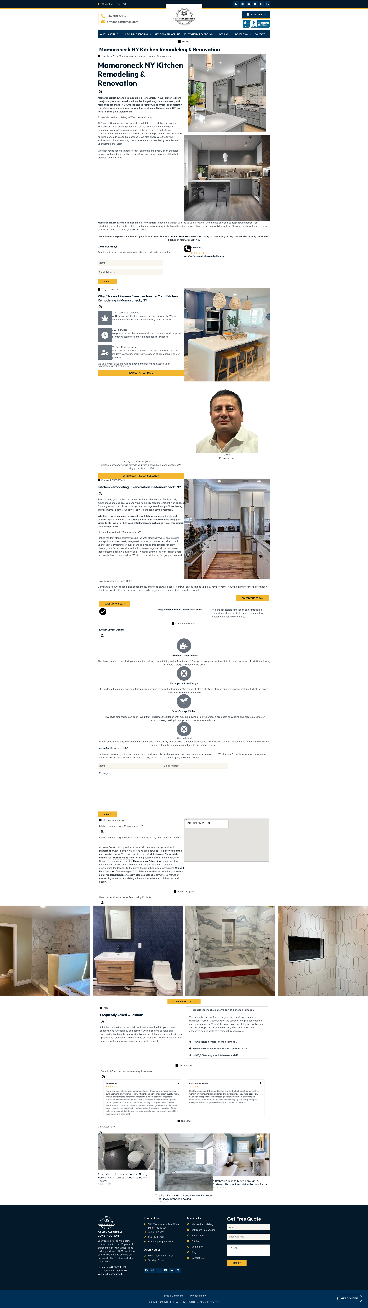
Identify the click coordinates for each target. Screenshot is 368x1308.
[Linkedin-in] (248, 4)
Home (102, 34)
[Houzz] (261, 4)
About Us (113, 34)
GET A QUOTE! (349, 1298)
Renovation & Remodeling (198, 34)
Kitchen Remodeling (136, 34)
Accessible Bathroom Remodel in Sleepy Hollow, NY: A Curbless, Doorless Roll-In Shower (123, 1177)
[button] (227, 1010)
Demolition (241, 34)
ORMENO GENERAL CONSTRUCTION (110, 1234)
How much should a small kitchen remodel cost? (220, 1048)
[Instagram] (242, 4)
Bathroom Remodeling (167, 34)
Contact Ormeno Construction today (188, 236)
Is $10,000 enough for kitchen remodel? (215, 1055)
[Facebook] (236, 4)
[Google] (267, 4)
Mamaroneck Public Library (148, 861)
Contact (260, 34)
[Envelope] (255, 4)
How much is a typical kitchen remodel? (215, 1041)
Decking (224, 34)
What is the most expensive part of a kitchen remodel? (223, 1009)
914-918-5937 (199, 252)
